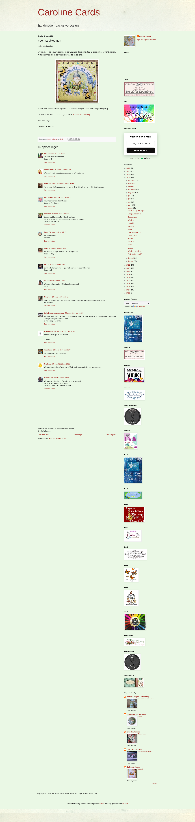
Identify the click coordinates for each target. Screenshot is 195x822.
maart (130, 208)
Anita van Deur (49, 184)
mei (129, 202)
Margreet (47, 297)
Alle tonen (154, 783)
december (132, 180)
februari (131, 258)
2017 (128, 280)
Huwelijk (131, 223)
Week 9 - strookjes (134, 251)
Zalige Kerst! (142, 734)
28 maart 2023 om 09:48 (57, 248)
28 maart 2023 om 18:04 (74, 313)
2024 (128, 174)
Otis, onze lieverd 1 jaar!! (146, 699)
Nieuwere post (43, 435)
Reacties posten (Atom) (57, 438)
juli (129, 196)
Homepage (78, 435)
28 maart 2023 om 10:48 (56, 281)
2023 (128, 178)
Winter (140, 716)
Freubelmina (49, 170)
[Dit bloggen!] (71, 139)
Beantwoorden (49, 162)
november (132, 183)
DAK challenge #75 (135, 254)
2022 (128, 265)
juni (129, 199)
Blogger (125, 804)
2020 (128, 271)
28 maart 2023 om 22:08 (62, 350)
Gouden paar (133, 217)
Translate (141, 307)
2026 (128, 168)
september (132, 189)
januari (131, 261)
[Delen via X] (74, 139)
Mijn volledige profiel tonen (146, 40)
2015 (128, 287)
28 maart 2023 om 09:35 (60, 214)
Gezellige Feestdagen (145, 751)
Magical (140, 769)
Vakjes (130, 248)
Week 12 (131, 220)
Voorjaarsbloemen (134, 214)
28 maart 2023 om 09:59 (56, 265)
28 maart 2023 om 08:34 (63, 198)
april (130, 205)
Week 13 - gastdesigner (136, 211)
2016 (128, 284)
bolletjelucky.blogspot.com (54, 313)
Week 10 (131, 242)
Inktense (131, 226)
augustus (131, 193)
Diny (46, 248)
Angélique (48, 350)
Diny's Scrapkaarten (134, 749)
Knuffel (130, 239)
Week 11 (131, 229)
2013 (128, 293)
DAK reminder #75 (134, 233)
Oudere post (111, 435)
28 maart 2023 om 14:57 (61, 297)
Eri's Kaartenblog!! (134, 732)
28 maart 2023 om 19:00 (66, 331)
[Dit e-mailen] (69, 139)
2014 (128, 290)
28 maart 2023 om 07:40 (63, 170)
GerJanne (48, 364)
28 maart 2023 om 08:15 (65, 184)
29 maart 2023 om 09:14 (60, 378)
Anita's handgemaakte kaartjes (138, 697)
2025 (128, 171)
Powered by (134, 158)
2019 (128, 274)
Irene (46, 232)
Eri (45, 265)
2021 (128, 268)
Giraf (129, 245)
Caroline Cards (69, 12)
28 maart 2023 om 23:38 (61, 364)
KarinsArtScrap (50, 331)
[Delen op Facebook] (76, 139)
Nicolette (47, 214)
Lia (45, 281)
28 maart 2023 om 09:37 (57, 232)
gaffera (102, 804)
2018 (128, 277)
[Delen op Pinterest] (79, 139)
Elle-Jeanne (48, 198)
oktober (131, 186)
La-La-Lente (132, 236)
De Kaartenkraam (133, 767)
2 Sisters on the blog (81, 114)
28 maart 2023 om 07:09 (56, 153)
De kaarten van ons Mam (136, 714)
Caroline (47, 378)
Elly (45, 153)
